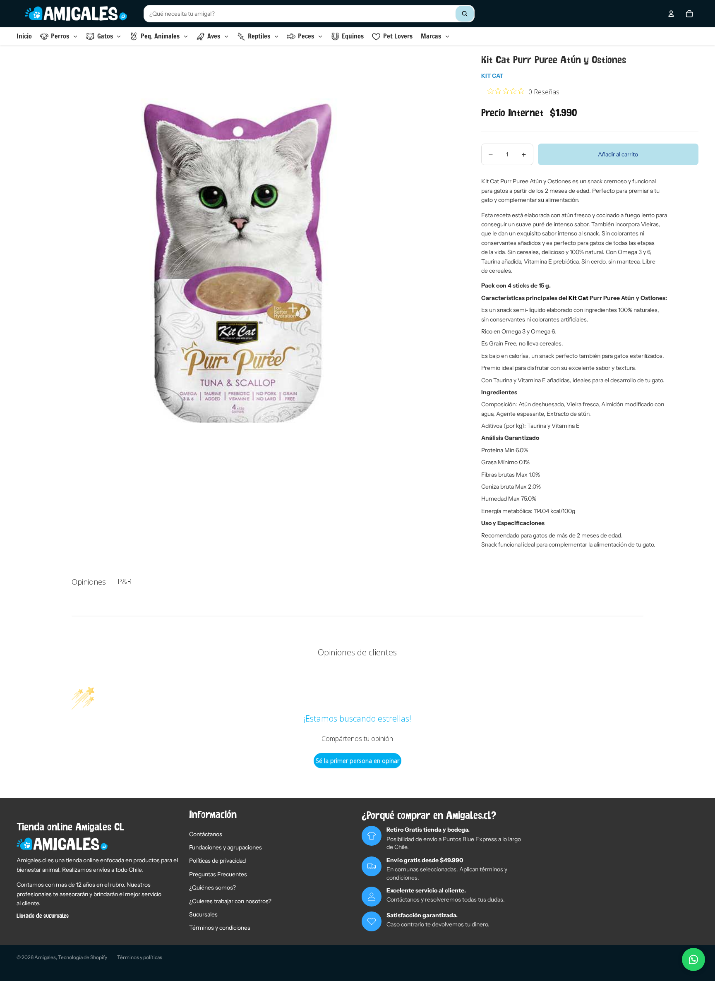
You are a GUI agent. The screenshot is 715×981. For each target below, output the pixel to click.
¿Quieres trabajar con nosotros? (230, 901)
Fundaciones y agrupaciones (225, 847)
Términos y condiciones (219, 927)
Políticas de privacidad (217, 860)
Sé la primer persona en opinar (357, 761)
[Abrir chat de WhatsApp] (693, 959)
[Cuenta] (671, 14)
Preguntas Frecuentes (218, 874)
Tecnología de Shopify (82, 957)
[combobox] (309, 13)
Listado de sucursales (43, 916)
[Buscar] (465, 14)
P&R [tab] (125, 581)
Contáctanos (205, 834)
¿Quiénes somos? (212, 887)
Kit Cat (492, 75)
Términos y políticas (139, 957)
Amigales (45, 957)
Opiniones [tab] (89, 582)
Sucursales (203, 914)
